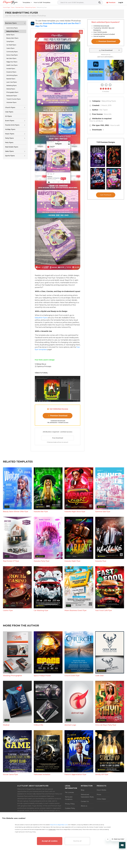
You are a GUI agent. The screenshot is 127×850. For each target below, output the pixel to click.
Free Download (57, 438)
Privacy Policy (70, 804)
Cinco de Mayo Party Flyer (105, 725)
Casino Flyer (8, 610)
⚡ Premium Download (57, 416)
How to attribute (96, 121)
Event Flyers (9, 120)
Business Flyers (11, 23)
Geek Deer (99, 676)
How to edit (115, 125)
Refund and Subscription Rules (87, 796)
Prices (99, 794)
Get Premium (105, 195)
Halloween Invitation (42, 774)
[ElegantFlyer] (10, 2)
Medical (6, 725)
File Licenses (69, 792)
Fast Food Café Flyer (103, 610)
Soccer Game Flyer (10, 774)
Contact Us (85, 801)
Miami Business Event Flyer (75, 610)
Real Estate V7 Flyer (11, 561)
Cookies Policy (70, 808)
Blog (82, 790)
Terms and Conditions (68, 798)
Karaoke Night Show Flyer (74, 511)
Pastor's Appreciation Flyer (75, 774)
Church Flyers (10, 107)
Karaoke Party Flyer (41, 561)
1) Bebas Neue (40, 364)
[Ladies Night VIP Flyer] (113, 178)
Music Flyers (9, 134)
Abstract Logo (70, 725)
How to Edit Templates (42, 2)
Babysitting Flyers (109, 101)
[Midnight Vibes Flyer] (97, 156)
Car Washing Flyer (41, 610)
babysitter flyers (41, 318)
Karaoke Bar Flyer (41, 511)
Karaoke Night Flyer (72, 561)
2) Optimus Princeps (43, 366)
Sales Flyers (9, 151)
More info (107, 114)
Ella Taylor (103, 110)
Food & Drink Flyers (12, 125)
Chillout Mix (38, 725)
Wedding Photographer (12, 676)
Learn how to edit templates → (105, 56)
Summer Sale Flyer (102, 511)
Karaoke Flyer (100, 561)
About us (84, 806)
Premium (112, 2)
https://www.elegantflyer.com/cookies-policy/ (69, 829)
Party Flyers (9, 138)
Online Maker (101, 799)
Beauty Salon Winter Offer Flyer (15, 511)
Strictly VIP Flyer (101, 774)
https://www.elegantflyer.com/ (59, 824)
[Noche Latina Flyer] (113, 156)
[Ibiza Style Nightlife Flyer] (97, 178)
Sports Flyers (10, 156)
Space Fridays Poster (42, 676)
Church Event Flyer (71, 676)
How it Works (101, 790)
